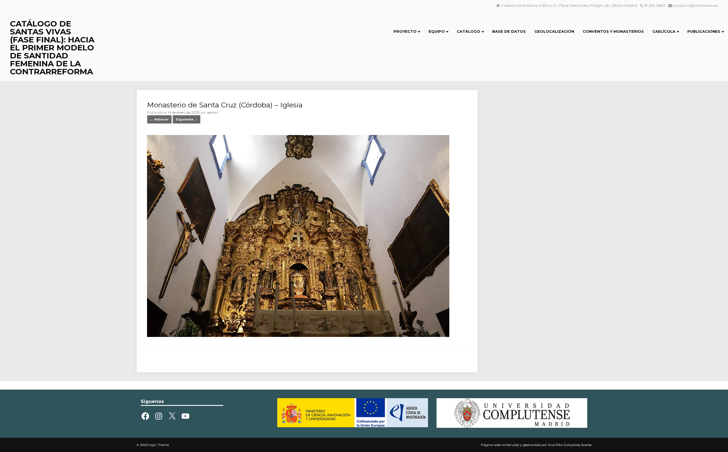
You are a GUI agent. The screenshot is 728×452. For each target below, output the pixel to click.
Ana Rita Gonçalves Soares (570, 445)
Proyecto (405, 31)
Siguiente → (186, 119)
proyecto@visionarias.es (695, 5)
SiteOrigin (148, 445)
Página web (491, 445)
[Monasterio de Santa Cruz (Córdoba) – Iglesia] (298, 335)
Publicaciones (703, 31)
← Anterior (159, 119)
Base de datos (509, 31)
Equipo (437, 31)
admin (212, 112)
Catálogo (468, 31)
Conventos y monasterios (613, 31)
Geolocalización (554, 31)
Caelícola (663, 31)
